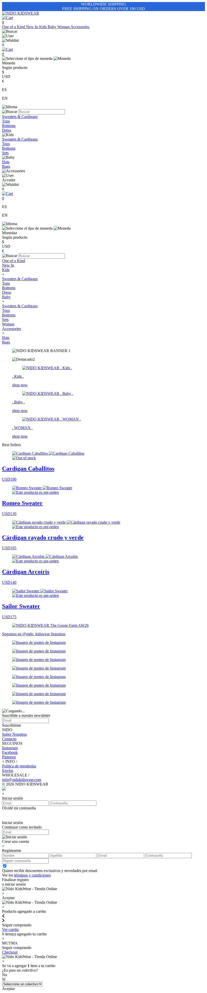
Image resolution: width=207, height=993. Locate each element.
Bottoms (8, 125)
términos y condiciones (32, 875)
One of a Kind (14, 27)
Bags (6, 166)
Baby (52, 27)
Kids (43, 27)
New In (32, 27)
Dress (6, 130)
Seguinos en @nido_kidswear (26, 634)
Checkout (9, 952)
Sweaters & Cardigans (20, 116)
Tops (6, 121)
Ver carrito (10, 929)
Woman (63, 27)
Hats (5, 162)
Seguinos (58, 634)
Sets (5, 153)
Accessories (79, 27)
